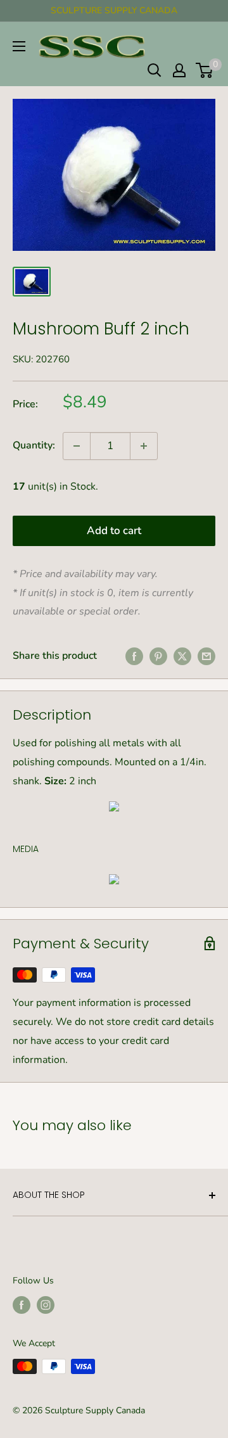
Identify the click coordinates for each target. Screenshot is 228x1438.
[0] (205, 70)
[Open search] (155, 70)
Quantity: (34, 445)
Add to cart (114, 530)
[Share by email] (206, 656)
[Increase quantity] (143, 446)
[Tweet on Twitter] (182, 656)
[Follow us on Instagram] (45, 1305)
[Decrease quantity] (76, 446)
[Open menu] (19, 46)
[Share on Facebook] (134, 656)
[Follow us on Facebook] (21, 1305)
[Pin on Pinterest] (158, 656)
